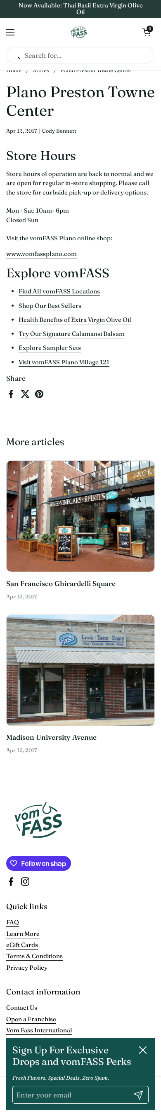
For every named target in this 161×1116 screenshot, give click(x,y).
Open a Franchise (31, 1019)
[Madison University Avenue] (80, 670)
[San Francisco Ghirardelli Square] (80, 516)
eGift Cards (22, 945)
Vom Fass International (39, 1030)
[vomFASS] (78, 32)
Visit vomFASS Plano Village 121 (64, 362)
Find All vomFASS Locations (59, 291)
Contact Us (21, 1007)
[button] (146, 32)
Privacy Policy (26, 967)
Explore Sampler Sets (50, 348)
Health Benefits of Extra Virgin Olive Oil (75, 320)
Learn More (23, 934)
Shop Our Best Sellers (50, 305)
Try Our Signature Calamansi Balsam (72, 334)
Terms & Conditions (34, 956)
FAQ (12, 922)
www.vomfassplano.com (41, 254)
